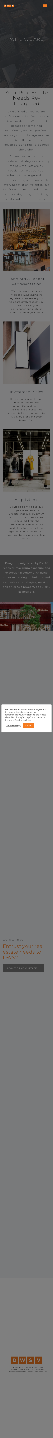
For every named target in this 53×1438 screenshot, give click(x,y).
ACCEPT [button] (29, 725)
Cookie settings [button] (13, 725)
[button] (45, 5)
